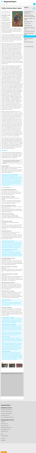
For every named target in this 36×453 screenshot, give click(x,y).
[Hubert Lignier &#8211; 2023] (19, 365)
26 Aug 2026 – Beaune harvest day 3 (6, 409)
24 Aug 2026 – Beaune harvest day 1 (6, 413)
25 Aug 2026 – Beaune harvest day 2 (6, 411)
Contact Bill (3, 438)
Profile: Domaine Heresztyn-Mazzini (29, 34)
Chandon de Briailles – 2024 (5, 429)
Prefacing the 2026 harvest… (5, 415)
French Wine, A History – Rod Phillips (29, 19)
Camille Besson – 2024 (4, 431)
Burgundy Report (10, 1)
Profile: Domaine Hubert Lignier (12, 8)
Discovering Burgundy (4, 435)
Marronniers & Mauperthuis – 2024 (6, 427)
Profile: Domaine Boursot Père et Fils (29, 28)
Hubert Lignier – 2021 (5, 367)
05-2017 (26, 7)
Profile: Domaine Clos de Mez (29, 31)
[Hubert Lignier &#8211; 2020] (12, 365)
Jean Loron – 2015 (27, 23)
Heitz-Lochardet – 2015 (28, 21)
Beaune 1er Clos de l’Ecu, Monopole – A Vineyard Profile (29, 16)
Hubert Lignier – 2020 (12, 367)
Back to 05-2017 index (29, 46)
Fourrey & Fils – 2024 (4, 423)
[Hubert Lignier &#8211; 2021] (5, 365)
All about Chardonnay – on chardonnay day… (29, 12)
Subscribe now (3, 440)
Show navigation (2, 1)
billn (5, 9)
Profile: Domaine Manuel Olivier (28, 39)
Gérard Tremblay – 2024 (4, 425)
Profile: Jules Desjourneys (28, 41)
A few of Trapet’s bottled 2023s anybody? (7, 417)
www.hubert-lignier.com (6, 20)
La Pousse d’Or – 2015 (28, 25)
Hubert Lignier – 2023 (19, 367)
